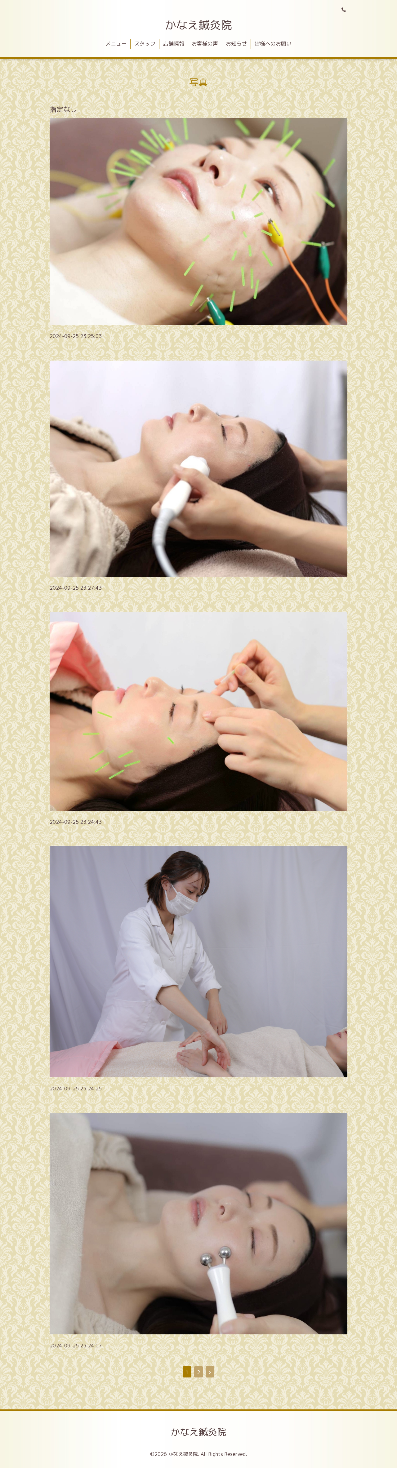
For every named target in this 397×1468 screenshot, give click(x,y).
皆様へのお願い (273, 43)
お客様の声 (205, 43)
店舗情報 (173, 43)
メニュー (116, 43)
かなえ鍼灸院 (198, 25)
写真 (198, 82)
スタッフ (144, 43)
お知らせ (236, 43)
